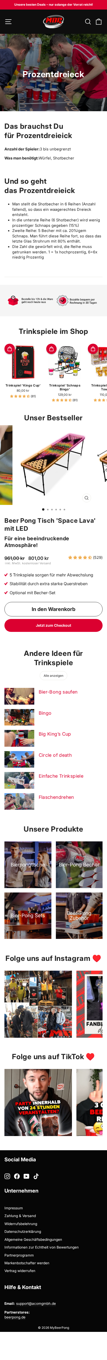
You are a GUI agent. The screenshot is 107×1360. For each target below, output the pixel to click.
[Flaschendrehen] (19, 801)
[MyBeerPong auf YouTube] (26, 1176)
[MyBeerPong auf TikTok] (36, 1176)
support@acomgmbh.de (36, 1303)
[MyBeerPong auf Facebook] (17, 1176)
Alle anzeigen (53, 676)
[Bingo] (19, 717)
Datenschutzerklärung (22, 1231)
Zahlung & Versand (20, 1216)
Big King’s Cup (55, 734)
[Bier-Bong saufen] (19, 696)
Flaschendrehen (56, 797)
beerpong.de (14, 1317)
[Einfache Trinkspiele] (19, 780)
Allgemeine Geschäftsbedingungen (33, 1239)
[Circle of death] (19, 759)
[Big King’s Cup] (19, 738)
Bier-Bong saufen (58, 692)
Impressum (13, 1208)
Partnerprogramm (19, 1255)
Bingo (45, 713)
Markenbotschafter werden (26, 1263)
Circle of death (55, 755)
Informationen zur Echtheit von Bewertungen (41, 1247)
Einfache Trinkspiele (61, 776)
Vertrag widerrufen (19, 1271)
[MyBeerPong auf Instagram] (7, 1176)
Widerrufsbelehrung (20, 1224)
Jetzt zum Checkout (53, 625)
